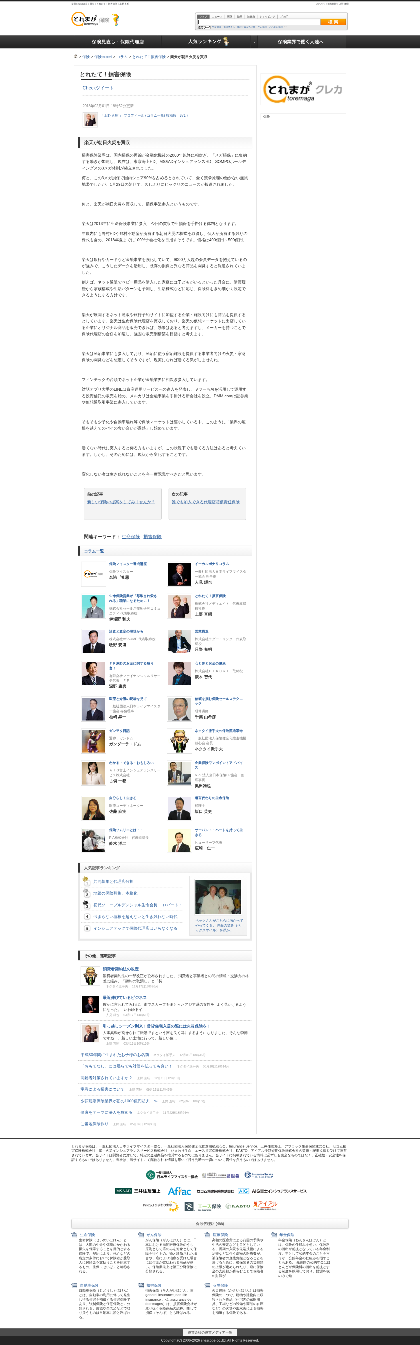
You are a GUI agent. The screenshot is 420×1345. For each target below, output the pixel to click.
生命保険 (216, 27)
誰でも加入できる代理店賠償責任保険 (206, 502)
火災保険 (220, 1285)
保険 (86, 57)
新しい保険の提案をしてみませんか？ (121, 502)
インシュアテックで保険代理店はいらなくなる (137, 928)
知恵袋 (251, 16)
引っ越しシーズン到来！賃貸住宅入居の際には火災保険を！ (157, 1026)
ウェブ (203, 16)
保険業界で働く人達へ (302, 42)
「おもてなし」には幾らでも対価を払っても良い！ (155, 1066)
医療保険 (220, 1235)
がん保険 (262, 27)
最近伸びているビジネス (125, 997)
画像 (229, 16)
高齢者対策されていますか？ (131, 1077)
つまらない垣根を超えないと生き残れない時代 (135, 916)
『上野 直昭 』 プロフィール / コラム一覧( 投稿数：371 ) (144, 115)
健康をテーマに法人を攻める (135, 1112)
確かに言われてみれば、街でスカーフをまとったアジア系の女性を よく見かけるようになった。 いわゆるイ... (174, 1007)
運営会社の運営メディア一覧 (210, 1332)
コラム (122, 57)
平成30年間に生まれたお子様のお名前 (143, 1054)
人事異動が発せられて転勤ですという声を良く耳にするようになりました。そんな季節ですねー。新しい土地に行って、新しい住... (175, 1035)
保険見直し (229, 27)
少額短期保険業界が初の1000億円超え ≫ (143, 1101)
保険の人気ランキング (206, 42)
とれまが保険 (276, 27)
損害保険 (152, 536)
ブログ (284, 16)
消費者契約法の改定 (123, 969)
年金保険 (286, 1235)
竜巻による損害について (127, 1089)
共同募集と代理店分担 (113, 881)
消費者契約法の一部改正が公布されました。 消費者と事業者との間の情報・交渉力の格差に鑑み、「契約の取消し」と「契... (176, 978)
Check (89, 87)
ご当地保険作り (119, 1124)
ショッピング (267, 16)
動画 (239, 16)
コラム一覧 (94, 551)
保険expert (103, 57)
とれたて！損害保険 (149, 57)
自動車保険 (89, 1285)
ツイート (105, 87)
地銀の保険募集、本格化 (115, 893)
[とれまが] (76, 57)
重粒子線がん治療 (246, 27)
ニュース (217, 16)
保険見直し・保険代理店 (118, 42)
